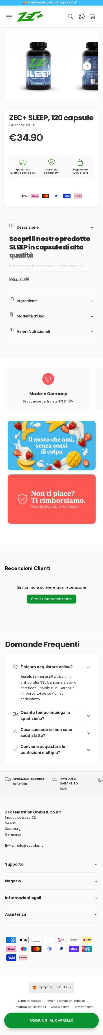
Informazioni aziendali (30, 1007)
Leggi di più (19, 278)
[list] (51, 389)
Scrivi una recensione (51, 599)
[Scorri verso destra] (87, 66)
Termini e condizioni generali (65, 1001)
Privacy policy (83, 1007)
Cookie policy (60, 1007)
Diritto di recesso (29, 1001)
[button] (9, 16)
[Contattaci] (81, 16)
